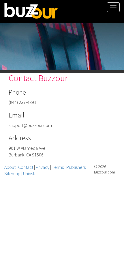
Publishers (76, 167)
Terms (58, 167)
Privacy (42, 167)
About (10, 167)
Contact (25, 167)
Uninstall (31, 173)
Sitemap (12, 173)
